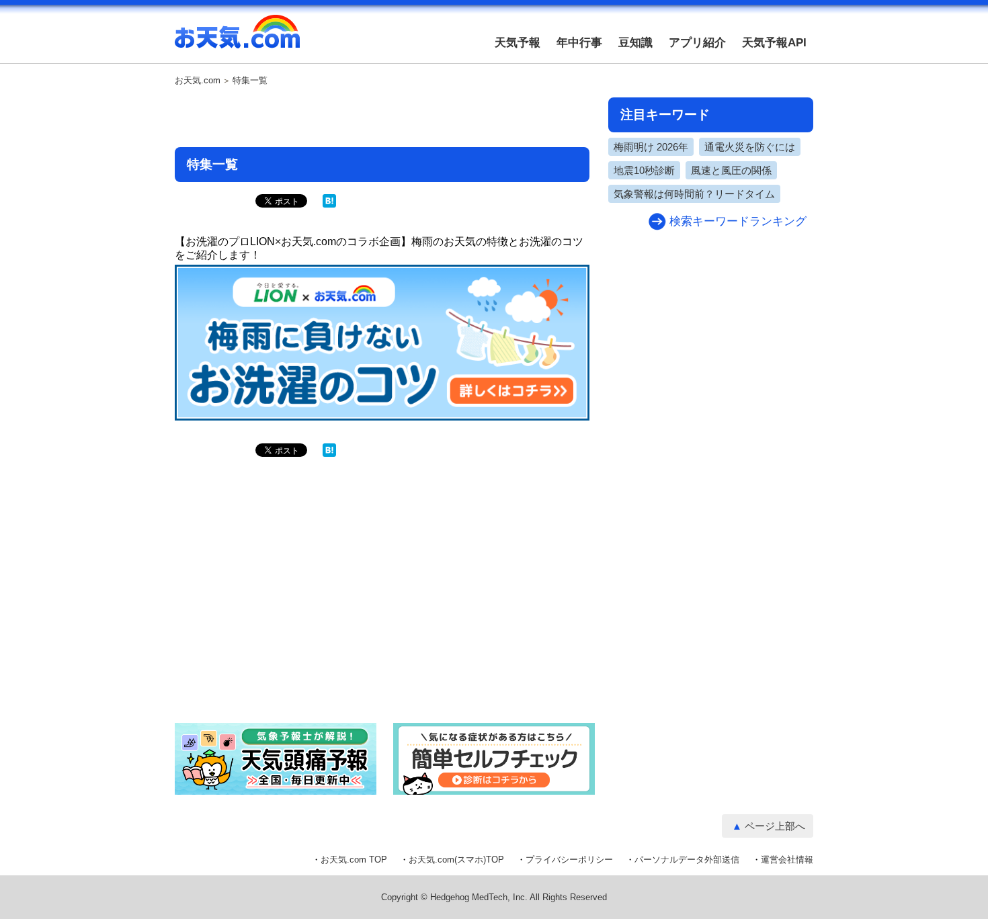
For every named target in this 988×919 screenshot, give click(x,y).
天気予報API (774, 42)
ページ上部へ (775, 826)
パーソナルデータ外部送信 (686, 860)
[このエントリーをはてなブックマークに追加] (329, 205)
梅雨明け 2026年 (651, 146)
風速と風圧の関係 (731, 170)
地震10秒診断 (644, 170)
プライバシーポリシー (569, 860)
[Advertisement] (382, 117)
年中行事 (579, 42)
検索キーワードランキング (738, 221)
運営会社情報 (787, 860)
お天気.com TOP (354, 860)
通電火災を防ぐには (749, 146)
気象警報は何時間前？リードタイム (694, 194)
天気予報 (517, 42)
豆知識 (635, 42)
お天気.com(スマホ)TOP (456, 860)
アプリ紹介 (697, 42)
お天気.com (237, 39)
